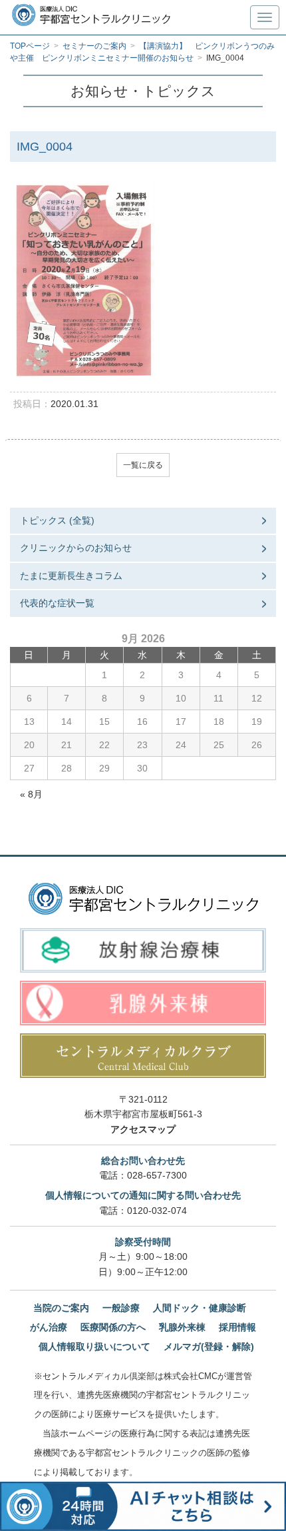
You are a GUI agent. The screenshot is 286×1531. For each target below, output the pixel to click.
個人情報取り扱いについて (94, 1346)
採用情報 (237, 1327)
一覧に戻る (143, 465)
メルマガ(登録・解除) (209, 1346)
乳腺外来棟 (182, 1327)
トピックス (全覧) (57, 520)
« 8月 (31, 794)
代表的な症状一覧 (57, 603)
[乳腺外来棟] (143, 1003)
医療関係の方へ (113, 1327)
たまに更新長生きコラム (71, 575)
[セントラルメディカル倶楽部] (143, 1055)
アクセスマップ (143, 1129)
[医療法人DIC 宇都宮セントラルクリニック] (143, 899)
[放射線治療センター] (143, 950)
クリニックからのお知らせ (76, 547)
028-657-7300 (157, 1175)
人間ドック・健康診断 (199, 1307)
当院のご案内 (61, 1307)
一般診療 (121, 1307)
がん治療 (48, 1327)
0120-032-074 (157, 1210)
